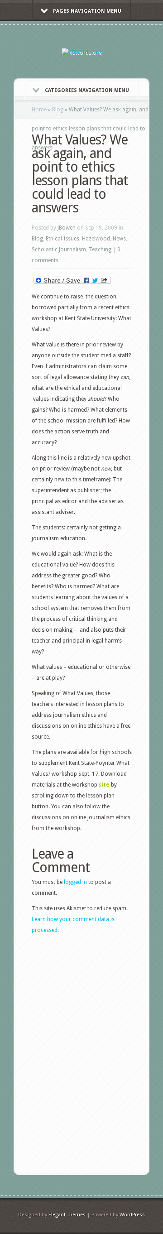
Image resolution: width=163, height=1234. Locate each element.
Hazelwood (96, 238)
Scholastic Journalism (59, 249)
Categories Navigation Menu (87, 90)
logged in (75, 882)
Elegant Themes (67, 1215)
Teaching (100, 249)
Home (39, 109)
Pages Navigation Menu (87, 11)
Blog (57, 109)
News (119, 238)
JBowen (67, 228)
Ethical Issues (62, 238)
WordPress (132, 1215)
